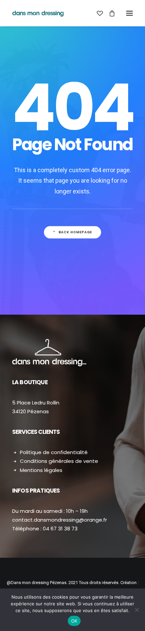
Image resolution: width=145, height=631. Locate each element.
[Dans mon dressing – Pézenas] (38, 13)
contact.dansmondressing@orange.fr (59, 519)
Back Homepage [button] (75, 232)
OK (74, 621)
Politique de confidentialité (54, 452)
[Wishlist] (97, 13)
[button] (129, 13)
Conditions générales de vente (59, 461)
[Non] (136, 609)
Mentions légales (41, 470)
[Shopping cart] (109, 13)
